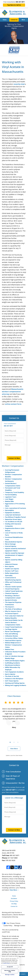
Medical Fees (9, 649)
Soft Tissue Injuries (11, 681)
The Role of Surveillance (13, 609)
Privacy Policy (14, 901)
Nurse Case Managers (12, 631)
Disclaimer (14, 898)
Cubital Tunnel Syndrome (14, 591)
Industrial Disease (11, 564)
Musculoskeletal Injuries (13, 542)
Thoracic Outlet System (13, 587)
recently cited (19, 84)
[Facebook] (8, 867)
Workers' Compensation (13, 466)
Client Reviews (14, 696)
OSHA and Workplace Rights (15, 661)
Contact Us (14, 20)
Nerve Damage (10, 544)
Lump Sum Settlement (13, 515)
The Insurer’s (9, 607)
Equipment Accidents (12, 513)
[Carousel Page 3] (18, 742)
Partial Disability (11, 495)
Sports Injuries (10, 674)
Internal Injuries (10, 546)
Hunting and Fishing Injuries (14, 683)
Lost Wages (9, 499)
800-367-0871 (14, 855)
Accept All (10, 966)
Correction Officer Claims (14, 638)
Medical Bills (9, 501)
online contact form (13, 404)
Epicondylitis (9, 510)
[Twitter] (12, 867)
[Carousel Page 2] (14, 742)
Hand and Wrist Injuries (13, 640)
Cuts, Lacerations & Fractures (15, 508)
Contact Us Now (14, 458)
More (23, 20)
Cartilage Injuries (11, 629)
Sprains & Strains (11, 600)
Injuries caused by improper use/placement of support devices (14, 555)
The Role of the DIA (12, 676)
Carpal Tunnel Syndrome (13, 627)
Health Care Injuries (12, 569)
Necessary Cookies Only (9, 971)
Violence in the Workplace (14, 678)
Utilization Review (11, 636)
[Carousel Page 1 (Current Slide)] (10, 742)
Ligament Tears (10, 497)
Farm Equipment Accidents (14, 672)
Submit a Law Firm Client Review (14, 755)
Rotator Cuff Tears (11, 571)
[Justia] (20, 867)
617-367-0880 (13, 858)
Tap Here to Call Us (14, 5)
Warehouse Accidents (12, 665)
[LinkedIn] (16, 867)
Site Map (14, 904)
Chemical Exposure (11, 593)
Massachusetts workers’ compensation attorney (12, 391)
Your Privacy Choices (13, 923)
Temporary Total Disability (14, 492)
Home (5, 20)
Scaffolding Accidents (12, 663)
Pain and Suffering (11, 634)
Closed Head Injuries (12, 589)
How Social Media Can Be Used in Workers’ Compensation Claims (14, 622)
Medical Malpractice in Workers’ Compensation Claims (13, 645)
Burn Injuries (9, 566)
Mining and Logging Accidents (15, 685)
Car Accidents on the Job (13, 521)
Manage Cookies (19, 925)
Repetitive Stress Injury (13, 519)
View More (14, 749)
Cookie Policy (8, 925)
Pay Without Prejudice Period (15, 517)
